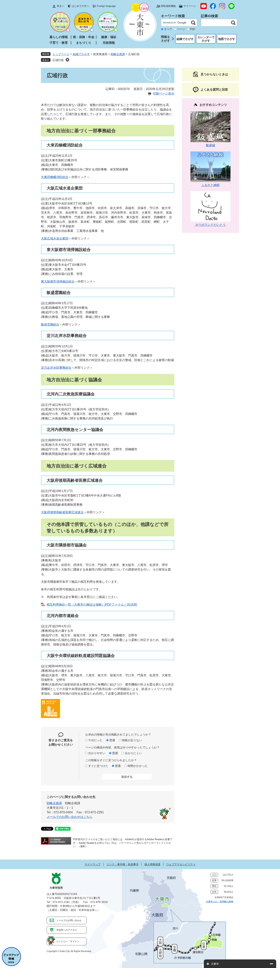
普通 (112, 740)
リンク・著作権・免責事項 (122, 864)
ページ (181, 29)
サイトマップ (93, 864)
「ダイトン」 (69, 941)
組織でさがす (185, 39)
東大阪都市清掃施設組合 (57, 281)
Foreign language (106, 6)
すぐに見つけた (98, 765)
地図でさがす (226, 39)
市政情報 (109, 42)
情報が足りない (132, 740)
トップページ (61, 54)
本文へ (60, 6)
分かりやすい (96, 753)
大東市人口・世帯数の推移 (219, 901)
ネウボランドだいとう (210, 224)
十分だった (95, 740)
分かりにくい (133, 753)
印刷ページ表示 (163, 93)
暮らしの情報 (59, 37)
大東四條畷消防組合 (54, 177)
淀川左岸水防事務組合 (56, 367)
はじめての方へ (80, 6)
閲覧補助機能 (168, 6)
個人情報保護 (152, 864)
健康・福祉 (108, 37)
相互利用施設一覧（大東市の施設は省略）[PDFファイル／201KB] (92, 604)
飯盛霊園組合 (50, 324)
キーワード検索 (173, 16)
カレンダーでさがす (205, 39)
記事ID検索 (209, 16)
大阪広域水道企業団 (54, 238)
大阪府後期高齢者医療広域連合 (62, 512)
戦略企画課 (118, 54)
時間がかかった (138, 765)
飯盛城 (210, 145)
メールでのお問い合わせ (69, 920)
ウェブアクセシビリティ (181, 864)
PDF (192, 29)
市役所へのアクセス (66, 930)
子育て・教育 (59, 42)
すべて (168, 29)
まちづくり (83, 42)
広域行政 (58, 60)
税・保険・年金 (83, 37)
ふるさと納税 (210, 185)
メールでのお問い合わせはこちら (69, 816)
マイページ (189, 6)
